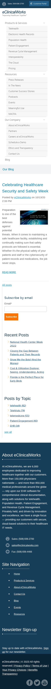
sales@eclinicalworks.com (25, 545)
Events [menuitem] (11, 102)
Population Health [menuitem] (17, 40)
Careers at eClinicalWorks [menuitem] (21, 136)
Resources (19, 614)
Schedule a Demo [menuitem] (17, 142)
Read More (9, 272)
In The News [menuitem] (14, 85)
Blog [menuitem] (7, 159)
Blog (16, 601)
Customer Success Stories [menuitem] (21, 91)
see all (8, 432)
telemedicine (19, 415)
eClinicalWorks (22, 197)
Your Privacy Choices (14, 669)
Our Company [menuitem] (12, 119)
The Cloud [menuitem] (13, 62)
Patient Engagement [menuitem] (18, 45)
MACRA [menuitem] (12, 113)
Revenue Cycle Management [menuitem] (22, 51)
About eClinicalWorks (25, 587)
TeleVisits (17, 410)
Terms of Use (39, 665)
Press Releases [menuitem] (16, 79)
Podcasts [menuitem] (13, 96)
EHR (15, 425)
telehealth (18, 405)
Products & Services (24, 580)
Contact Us (19, 594)
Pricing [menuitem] (11, 68)
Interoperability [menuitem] (15, 57)
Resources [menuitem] (11, 74)
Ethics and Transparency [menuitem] (20, 148)
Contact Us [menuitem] (14, 153)
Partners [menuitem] (12, 131)
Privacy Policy (22, 665)
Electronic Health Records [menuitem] (21, 34)
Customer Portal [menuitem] (39, 3)
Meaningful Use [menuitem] (16, 108)
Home (17, 574)
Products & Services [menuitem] (16, 23)
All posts (7, 285)
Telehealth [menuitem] (13, 28)
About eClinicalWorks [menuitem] (19, 125)
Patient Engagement (24, 420)
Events (17, 607)
